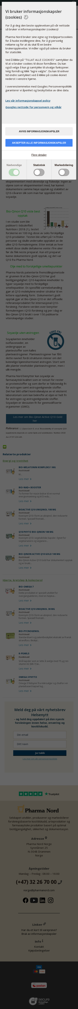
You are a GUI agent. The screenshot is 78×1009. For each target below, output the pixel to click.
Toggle (14, 172)
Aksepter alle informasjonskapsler (39, 142)
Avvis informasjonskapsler (39, 131)
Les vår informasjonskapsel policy (27, 100)
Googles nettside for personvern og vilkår (33, 107)
